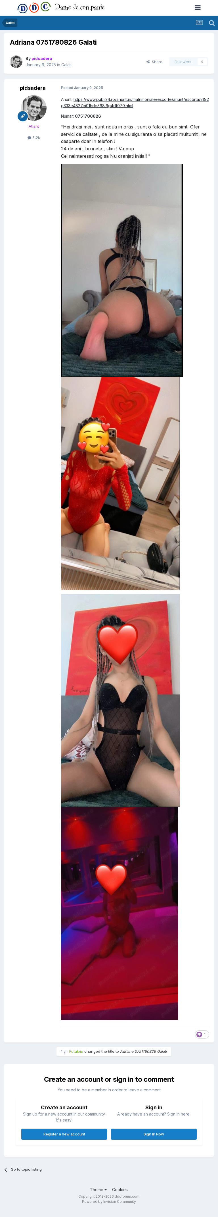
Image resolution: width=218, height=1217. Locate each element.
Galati (66, 64)
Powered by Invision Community (109, 1201)
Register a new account (64, 1134)
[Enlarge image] (122, 269)
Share (156, 61)
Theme (97, 1189)
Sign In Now (154, 1134)
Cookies (120, 1189)
